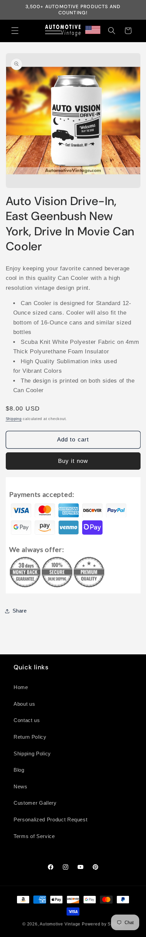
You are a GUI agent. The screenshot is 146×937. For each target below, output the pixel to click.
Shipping (14, 419)
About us (24, 704)
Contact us (27, 720)
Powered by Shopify (103, 924)
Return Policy (30, 737)
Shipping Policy (32, 753)
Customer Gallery (35, 803)
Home (21, 687)
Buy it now (73, 461)
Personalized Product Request (50, 819)
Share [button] (20, 611)
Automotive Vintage (60, 924)
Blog (19, 770)
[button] (15, 30)
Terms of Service (34, 836)
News (21, 786)
